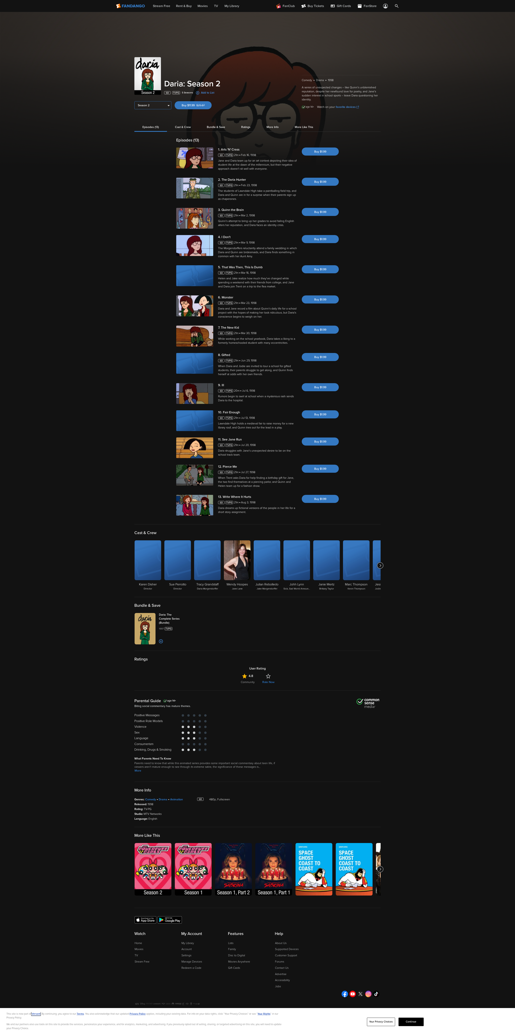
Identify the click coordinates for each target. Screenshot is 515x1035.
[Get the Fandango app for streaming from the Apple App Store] (145, 919)
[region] (257, 1021)
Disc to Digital (236, 955)
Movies (139, 949)
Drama (163, 799)
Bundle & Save (216, 127)
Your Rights (264, 1013)
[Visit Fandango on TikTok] (376, 994)
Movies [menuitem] (203, 6)
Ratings (245, 127)
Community (248, 682)
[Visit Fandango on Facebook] (344, 994)
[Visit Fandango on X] (360, 994)
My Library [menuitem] (232, 6)
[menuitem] (340, 6)
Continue (411, 1021)
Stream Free (142, 961)
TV (136, 955)
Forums (279, 961)
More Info (273, 127)
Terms (80, 1013)
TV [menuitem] (216, 6)
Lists (230, 943)
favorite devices (346, 107)
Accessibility (282, 980)
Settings (186, 955)
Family (232, 949)
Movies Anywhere (239, 961)
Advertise (280, 974)
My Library (187, 943)
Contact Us (281, 968)
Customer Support (286, 955)
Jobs (278, 986)
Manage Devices (191, 961)
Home (138, 943)
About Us (280, 943)
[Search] (396, 6)
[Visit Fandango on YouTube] (352, 994)
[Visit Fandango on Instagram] (368, 994)
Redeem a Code (191, 968)
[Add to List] (161, 641)
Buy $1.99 (320, 151)
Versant (36, 1013)
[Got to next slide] (380, 565)
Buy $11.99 (197, 105)
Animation (176, 799)
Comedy (150, 799)
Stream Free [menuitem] (161, 6)
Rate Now (268, 682)
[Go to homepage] (131, 6)
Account (186, 949)
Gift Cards (234, 968)
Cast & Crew (183, 127)
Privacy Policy (138, 1013)
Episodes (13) (150, 127)
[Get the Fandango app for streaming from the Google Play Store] (170, 919)
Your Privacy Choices (381, 1021)
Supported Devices (287, 949)
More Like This (304, 127)
